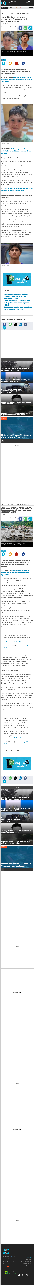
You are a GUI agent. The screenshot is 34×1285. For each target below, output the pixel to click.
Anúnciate (28, 1257)
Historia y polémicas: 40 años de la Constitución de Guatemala (16, 436)
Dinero (9, 1259)
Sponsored (6, 1266)
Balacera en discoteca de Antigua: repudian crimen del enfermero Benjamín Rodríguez (16, 296)
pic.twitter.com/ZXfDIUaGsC (13, 738)
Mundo (27, 13)
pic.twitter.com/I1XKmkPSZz (13, 642)
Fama (14, 1259)
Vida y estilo (6, 1264)
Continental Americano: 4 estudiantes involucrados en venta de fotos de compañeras (16, 79)
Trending (11, 1261)
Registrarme (15, 2)
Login (9, 2)
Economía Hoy (7, 1256)
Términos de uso (27, 1263)
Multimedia (14, 1264)
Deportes (5, 1261)
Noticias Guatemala (8, 13)
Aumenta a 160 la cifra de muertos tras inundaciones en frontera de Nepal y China (15, 572)
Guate (5, 1259)
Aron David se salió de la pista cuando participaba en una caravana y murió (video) (17, 303)
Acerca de (28, 1259)
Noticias (20, 13)
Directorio (28, 1266)
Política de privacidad (26, 1261)
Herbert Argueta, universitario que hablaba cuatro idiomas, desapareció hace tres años (16, 151)
